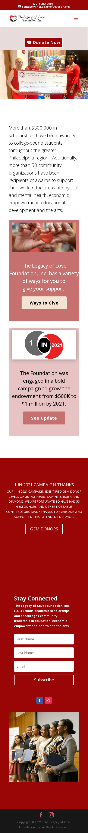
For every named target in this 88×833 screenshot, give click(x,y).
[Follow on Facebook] (39, 700)
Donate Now (46, 42)
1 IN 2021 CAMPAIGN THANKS (44, 485)
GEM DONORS (44, 529)
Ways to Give (44, 303)
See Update (44, 418)
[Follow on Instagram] (48, 700)
